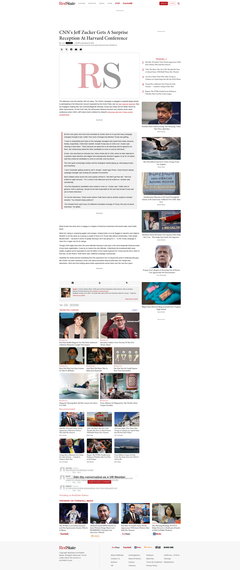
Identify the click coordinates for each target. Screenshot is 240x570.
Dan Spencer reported (126, 104)
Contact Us (115, 558)
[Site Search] (178, 3)
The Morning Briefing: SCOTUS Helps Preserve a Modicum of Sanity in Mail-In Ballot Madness (166, 527)
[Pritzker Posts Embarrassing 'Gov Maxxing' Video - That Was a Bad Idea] (161, 113)
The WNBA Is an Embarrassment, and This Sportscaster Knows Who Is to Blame (73, 527)
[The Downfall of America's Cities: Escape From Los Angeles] (161, 148)
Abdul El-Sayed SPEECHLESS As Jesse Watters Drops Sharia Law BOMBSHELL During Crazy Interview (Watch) (103, 529)
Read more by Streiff (131, 299)
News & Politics (135, 558)
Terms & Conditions (154, 562)
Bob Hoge (90, 435)
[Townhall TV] (127, 3)
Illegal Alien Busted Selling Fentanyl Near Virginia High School (161, 307)
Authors (81, 3)
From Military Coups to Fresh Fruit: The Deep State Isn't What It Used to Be (126, 457)
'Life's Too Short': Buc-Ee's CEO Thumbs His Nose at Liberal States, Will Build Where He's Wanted (99, 430)
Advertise (150, 558)
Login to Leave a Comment (99, 482)
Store (109, 3)
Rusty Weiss (161, 205)
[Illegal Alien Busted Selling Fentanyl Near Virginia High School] (161, 293)
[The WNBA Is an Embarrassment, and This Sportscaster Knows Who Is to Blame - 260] (73, 513)
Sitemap (167, 558)
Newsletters (169, 562)
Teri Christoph (118, 435)
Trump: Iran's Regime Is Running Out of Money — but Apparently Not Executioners (161, 271)
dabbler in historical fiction (101, 291)
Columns (132, 565)
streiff (63, 43)
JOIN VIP (164, 3)
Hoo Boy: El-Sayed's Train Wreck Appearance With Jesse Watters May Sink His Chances (70, 430)
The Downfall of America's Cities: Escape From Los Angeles (161, 163)
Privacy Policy (151, 565)
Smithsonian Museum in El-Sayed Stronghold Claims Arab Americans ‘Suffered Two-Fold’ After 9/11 (161, 199)
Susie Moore (161, 240)
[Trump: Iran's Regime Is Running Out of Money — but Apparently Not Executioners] (161, 256)
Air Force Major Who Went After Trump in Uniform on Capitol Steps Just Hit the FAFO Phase (126, 430)
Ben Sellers (117, 462)
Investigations (134, 555)
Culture (132, 562)
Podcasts (92, 3)
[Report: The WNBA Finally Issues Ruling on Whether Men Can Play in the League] (99, 446)
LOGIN (172, 3)
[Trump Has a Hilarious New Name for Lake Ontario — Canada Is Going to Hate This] (71, 446)
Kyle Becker (90, 462)
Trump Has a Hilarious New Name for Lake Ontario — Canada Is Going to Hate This (71, 457)
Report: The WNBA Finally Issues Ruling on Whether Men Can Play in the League (99, 457)
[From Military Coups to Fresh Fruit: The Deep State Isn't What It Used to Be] (126, 446)
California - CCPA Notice (172, 555)
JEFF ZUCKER (74, 305)
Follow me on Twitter (79, 295)
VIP (112, 565)
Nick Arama (62, 435)
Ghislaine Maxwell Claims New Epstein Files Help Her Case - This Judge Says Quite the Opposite (161, 235)
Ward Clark (161, 167)
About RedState (117, 555)
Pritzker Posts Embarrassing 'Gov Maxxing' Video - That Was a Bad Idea (161, 127)
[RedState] (67, 3)
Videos (101, 3)
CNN (66, 305)
